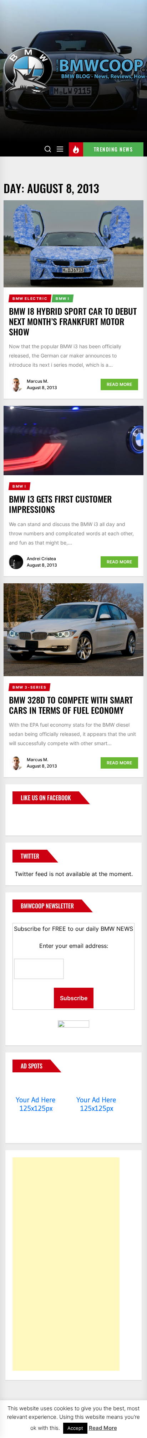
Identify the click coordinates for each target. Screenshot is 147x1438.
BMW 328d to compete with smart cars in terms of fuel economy (71, 704)
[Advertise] (36, 1086)
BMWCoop (35, 815)
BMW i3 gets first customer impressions (60, 503)
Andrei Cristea (41, 558)
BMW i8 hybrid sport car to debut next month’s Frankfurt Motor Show (73, 321)
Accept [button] (75, 1428)
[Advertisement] (66, 1264)
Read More (119, 384)
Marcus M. (37, 381)
